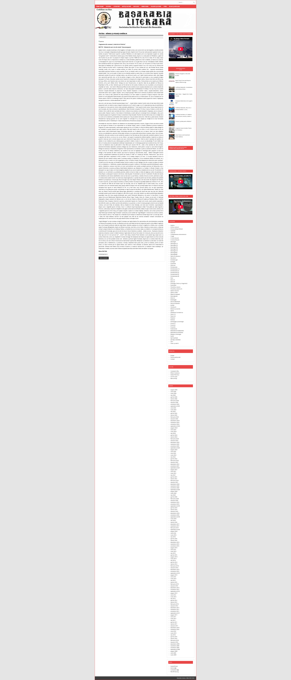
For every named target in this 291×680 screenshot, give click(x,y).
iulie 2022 (173, 453)
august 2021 (174, 469)
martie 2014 (174, 564)
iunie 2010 (173, 633)
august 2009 (174, 651)
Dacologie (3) (174, 247)
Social (172, 336)
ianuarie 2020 (174, 500)
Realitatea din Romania (177, 332)
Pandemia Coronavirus (177, 312)
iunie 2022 (173, 455)
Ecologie (173, 261)
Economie (173, 263)
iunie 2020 (173, 493)
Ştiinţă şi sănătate (176, 339)
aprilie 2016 (174, 538)
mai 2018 (173, 520)
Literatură (117, 6)
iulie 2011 (173, 617)
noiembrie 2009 (175, 646)
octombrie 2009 (175, 647)
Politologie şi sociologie (177, 321)
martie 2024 (174, 437)
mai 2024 (173, 433)
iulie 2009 (173, 653)
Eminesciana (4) (175, 276)
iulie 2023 (173, 451)
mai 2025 (173, 411)
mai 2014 (173, 560)
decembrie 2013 (175, 569)
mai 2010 (173, 635)
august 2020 (174, 491)
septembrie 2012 (175, 591)
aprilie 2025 (174, 413)
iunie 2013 (173, 578)
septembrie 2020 (175, 489)
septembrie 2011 (175, 613)
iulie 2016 (173, 533)
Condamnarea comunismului (178, 234)
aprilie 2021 (174, 477)
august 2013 (174, 575)
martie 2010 (174, 638)
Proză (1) (173, 323)
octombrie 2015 (175, 546)
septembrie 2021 (175, 468)
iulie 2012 (173, 595)
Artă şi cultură (126, 6)
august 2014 (174, 557)
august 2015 (174, 547)
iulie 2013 (173, 577)
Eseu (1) (173, 280)
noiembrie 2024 (175, 422)
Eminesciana (144, 6)
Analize (172, 225)
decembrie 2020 (175, 484)
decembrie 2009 (175, 644)
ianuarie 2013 (174, 586)
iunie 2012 (173, 597)
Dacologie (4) (174, 249)
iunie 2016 (173, 535)
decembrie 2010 (175, 627)
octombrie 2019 (175, 504)
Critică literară (175, 238)
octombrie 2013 (175, 571)
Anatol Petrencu (175, 375)
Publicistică (174, 329)
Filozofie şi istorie (156, 6)
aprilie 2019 (174, 508)
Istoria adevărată (175, 301)
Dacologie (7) (174, 251)
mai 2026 (173, 395)
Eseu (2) (173, 281)
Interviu (173, 298)
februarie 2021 (175, 480)
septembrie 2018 (175, 517)
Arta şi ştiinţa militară (177, 229)
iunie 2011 (173, 618)
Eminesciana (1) (175, 270)
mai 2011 (173, 620)
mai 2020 (173, 495)
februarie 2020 (175, 498)
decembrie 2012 (175, 587)
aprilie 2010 (174, 636)
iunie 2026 (173, 393)
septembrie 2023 (175, 448)
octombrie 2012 (175, 589)
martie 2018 (174, 522)
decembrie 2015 (175, 542)
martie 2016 (174, 540)
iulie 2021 (173, 471)
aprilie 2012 (174, 600)
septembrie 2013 (175, 573)
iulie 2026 (173, 391)
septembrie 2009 (175, 649)
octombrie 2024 (175, 424)
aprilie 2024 (174, 435)
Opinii (165, 6)
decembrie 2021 (175, 464)
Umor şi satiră (174, 343)
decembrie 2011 (175, 607)
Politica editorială (175, 357)
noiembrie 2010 (175, 629)
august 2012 (174, 593)
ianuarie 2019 (174, 511)
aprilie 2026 (174, 397)
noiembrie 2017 (175, 526)
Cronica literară (175, 240)
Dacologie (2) (174, 245)
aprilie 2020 (174, 497)
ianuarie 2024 (174, 440)
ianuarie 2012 (174, 606)
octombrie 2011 (175, 611)
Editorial (108, 6)
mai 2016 (173, 537)
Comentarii (175, 670)
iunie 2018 (173, 518)
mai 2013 (173, 580)
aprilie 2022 (174, 459)
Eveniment (173, 285)
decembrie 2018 (175, 513)
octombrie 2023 (175, 446)
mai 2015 (173, 553)
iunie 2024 (173, 431)
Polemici (173, 318)
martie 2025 (174, 415)
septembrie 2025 (175, 406)
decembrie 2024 (175, 420)
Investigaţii (173, 300)
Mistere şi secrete (175, 309)
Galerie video (174, 292)
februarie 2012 (175, 604)
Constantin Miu (175, 371)
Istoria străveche (104, 258)
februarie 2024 (175, 439)
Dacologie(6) (174, 254)
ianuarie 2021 (174, 482)
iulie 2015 (173, 549)
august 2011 (174, 615)
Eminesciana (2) (175, 272)
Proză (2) (173, 325)
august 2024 (174, 428)
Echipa (172, 355)
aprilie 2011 (174, 622)
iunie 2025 (173, 409)
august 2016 (174, 531)
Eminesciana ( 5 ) (175, 269)
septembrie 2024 (175, 426)
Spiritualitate (174, 338)
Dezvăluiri (173, 258)
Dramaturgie (174, 260)
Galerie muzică (175, 290)
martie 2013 (174, 582)
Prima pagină (99, 6)
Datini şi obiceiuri (175, 256)
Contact (173, 359)
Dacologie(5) (174, 252)
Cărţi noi (173, 232)
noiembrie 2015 (175, 544)
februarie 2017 (175, 528)
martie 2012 (174, 602)
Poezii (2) (173, 316)
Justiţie (172, 305)
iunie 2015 (173, 551)
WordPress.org (175, 671)
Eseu (172, 278)
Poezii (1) (173, 314)
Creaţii (172, 236)
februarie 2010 (175, 640)
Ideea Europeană (175, 294)
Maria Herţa (174, 378)
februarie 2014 (175, 566)
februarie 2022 (175, 460)
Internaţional (174, 296)
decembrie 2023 (175, 442)
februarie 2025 (175, 417)
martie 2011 (174, 624)
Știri (172, 341)
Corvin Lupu (174, 376)
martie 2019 (174, 509)
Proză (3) (173, 327)
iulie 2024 (173, 429)
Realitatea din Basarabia (177, 330)
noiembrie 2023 (175, 444)
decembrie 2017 (175, 524)
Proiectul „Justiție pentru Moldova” (183, 121)
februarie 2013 (175, 584)
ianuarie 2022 (174, 462)
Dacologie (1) (174, 243)
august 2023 (174, 449)
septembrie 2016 (175, 529)
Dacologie (136, 6)
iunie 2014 (173, 558)
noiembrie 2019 (175, 502)
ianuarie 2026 (174, 402)
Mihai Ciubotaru (175, 373)
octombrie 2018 (175, 515)
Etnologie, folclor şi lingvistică (179, 283)
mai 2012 (173, 598)
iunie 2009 (173, 655)
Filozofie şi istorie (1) (176, 289)
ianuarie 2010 (174, 642)
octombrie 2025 (175, 404)
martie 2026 (174, 399)
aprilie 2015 (174, 555)
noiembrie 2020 (175, 486)
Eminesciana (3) (175, 274)
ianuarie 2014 (174, 567)
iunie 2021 (173, 473)
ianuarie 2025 (174, 419)
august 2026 (174, 390)
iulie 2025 (173, 408)
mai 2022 (173, 457)
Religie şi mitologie (174, 6)
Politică (173, 320)
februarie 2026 (175, 400)
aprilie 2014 (174, 562)
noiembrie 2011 (175, 609)
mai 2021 (173, 475)
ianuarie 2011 (174, 626)
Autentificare (174, 666)
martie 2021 (174, 478)
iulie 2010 (173, 631)
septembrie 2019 (175, 506)
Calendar (173, 231)
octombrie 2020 (175, 488)
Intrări (173, 668)
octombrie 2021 (175, 466)
